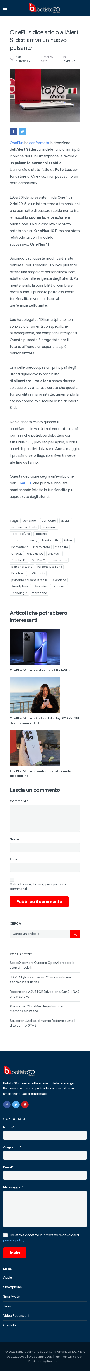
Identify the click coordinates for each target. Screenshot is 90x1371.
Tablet (8, 1306)
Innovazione (19, 547)
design (66, 520)
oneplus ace (58, 560)
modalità (61, 547)
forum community (24, 540)
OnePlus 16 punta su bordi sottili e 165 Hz (40, 670)
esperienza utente (24, 527)
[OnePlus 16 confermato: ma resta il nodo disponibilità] (45, 748)
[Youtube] (25, 1104)
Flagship (41, 534)
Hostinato (54, 1361)
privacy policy (13, 1240)
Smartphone (20, 586)
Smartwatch (12, 1297)
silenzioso (59, 580)
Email (14, 859)
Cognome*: (12, 1147)
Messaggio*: (13, 1187)
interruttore (41, 547)
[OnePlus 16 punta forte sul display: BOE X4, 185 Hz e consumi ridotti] (45, 695)
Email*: (8, 1167)
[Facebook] (7, 1104)
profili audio (36, 573)
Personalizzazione (49, 567)
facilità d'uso (20, 534)
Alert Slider (29, 520)
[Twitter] (16, 1104)
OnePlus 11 (54, 553)
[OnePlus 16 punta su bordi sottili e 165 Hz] (45, 647)
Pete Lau (17, 573)
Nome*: (9, 1127)
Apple (7, 1277)
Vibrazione (39, 593)
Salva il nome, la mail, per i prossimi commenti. (38, 886)
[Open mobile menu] (5, 8)
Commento (19, 801)
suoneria (60, 586)
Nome (14, 839)
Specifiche (41, 586)
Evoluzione (49, 527)
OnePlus (69, 61)
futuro (68, 540)
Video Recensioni (16, 1316)
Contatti (9, 1325)
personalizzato (22, 567)
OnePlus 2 (38, 560)
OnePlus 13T (19, 560)
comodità (49, 520)
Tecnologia (19, 593)
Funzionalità (50, 540)
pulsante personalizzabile (29, 580)
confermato (39, 143)
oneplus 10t (35, 553)
